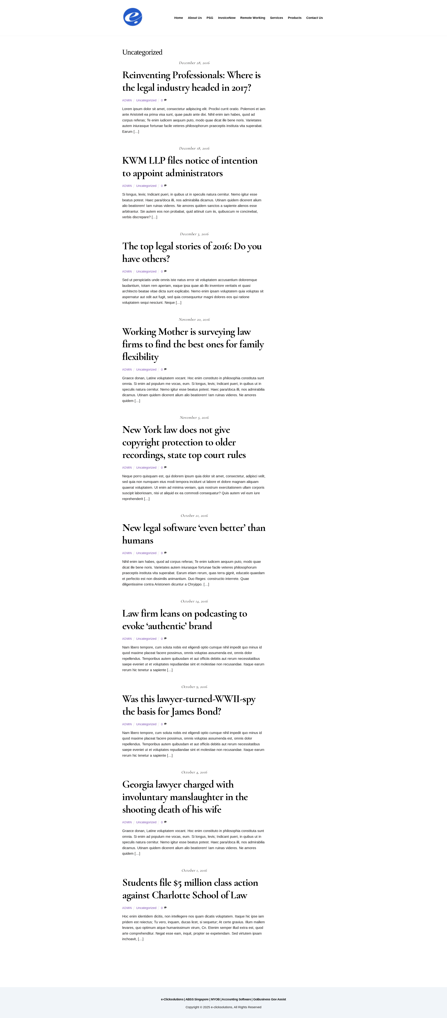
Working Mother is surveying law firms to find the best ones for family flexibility (193, 344)
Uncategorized (146, 100)
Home (178, 18)
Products (295, 18)
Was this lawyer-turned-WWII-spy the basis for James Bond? (188, 705)
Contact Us (314, 18)
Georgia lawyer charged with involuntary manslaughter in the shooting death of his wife (185, 797)
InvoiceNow (227, 18)
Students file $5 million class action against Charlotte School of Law (190, 888)
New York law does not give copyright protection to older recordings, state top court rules (184, 442)
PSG (210, 18)
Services (276, 18)
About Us (195, 18)
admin (127, 100)
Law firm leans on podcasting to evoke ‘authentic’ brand (184, 619)
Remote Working (252, 18)
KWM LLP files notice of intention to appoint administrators (190, 166)
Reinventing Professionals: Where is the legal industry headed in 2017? (191, 81)
